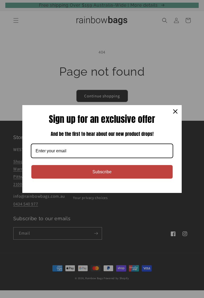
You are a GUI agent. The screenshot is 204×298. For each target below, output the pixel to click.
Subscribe (102, 172)
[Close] (175, 111)
